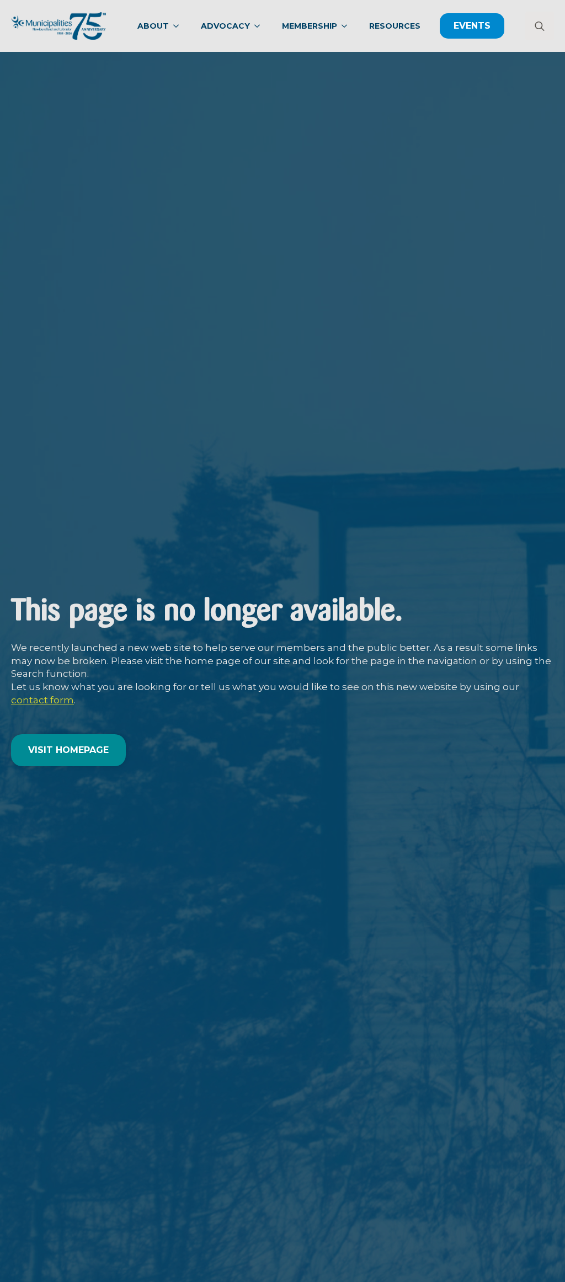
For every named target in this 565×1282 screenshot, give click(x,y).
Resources (394, 26)
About (153, 26)
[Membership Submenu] (347, 26)
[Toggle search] (539, 26)
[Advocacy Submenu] (260, 26)
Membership (309, 26)
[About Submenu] (179, 26)
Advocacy (225, 26)
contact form (42, 700)
